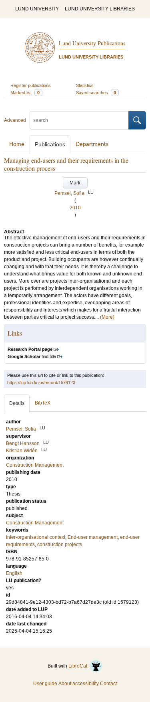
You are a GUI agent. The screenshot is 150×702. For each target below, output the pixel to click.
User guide (45, 683)
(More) (107, 317)
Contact (108, 683)
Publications (50, 144)
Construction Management (35, 523)
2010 (75, 207)
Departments (92, 144)
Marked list (25, 92)
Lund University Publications (92, 43)
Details (16, 403)
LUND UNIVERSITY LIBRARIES (100, 9)
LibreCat (79, 666)
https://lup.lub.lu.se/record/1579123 (41, 382)
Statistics (85, 85)
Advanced (15, 120)
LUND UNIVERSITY (37, 9)
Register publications (30, 85)
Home (16, 144)
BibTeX (42, 403)
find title (32, 356)
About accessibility (78, 683)
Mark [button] (75, 183)
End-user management (93, 537)
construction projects (59, 544)
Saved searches (96, 92)
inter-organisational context (35, 537)
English (14, 573)
